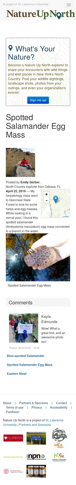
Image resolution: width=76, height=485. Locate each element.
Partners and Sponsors (35, 424)
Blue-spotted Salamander (25, 355)
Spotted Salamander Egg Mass (29, 364)
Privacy (37, 407)
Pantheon (12, 412)
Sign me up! (38, 100)
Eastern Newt (17, 373)
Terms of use (14, 407)
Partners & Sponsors (33, 403)
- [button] (46, 200)
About (7, 403)
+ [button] (46, 194)
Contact (61, 403)
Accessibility (58, 407)
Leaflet (66, 216)
